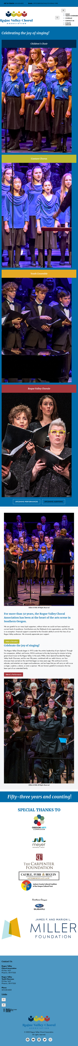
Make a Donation (12, 641)
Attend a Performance (13, 674)
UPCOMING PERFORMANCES (26, 501)
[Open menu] (57, 17)
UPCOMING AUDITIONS (53, 501)
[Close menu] (63, 10)
